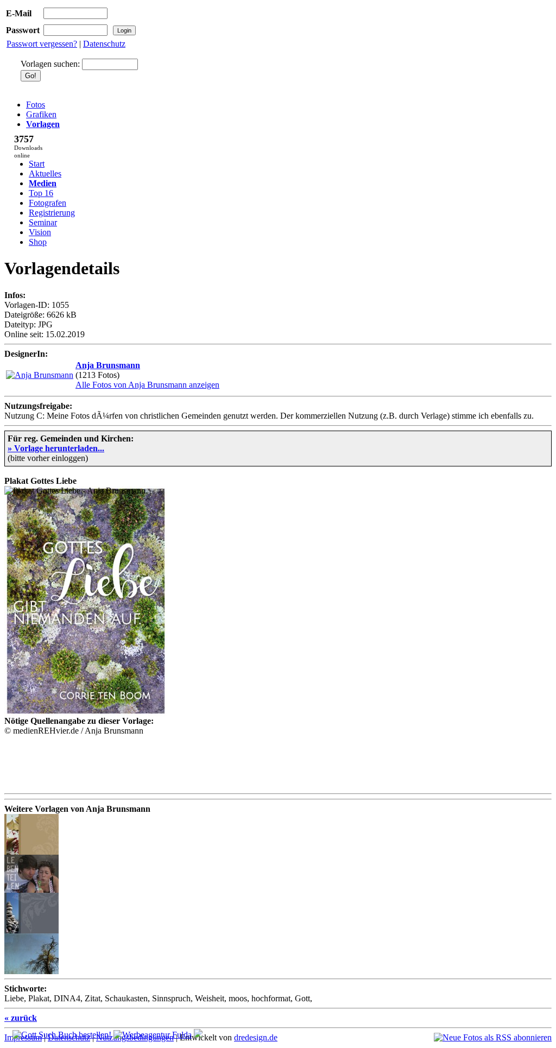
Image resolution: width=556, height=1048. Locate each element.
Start (37, 163)
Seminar (43, 222)
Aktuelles (45, 173)
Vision (40, 232)
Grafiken (41, 114)
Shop (38, 242)
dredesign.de (255, 1037)
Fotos (35, 104)
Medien (42, 183)
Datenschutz (104, 43)
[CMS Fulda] (152, 1034)
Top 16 (41, 193)
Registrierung (52, 212)
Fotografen (47, 202)
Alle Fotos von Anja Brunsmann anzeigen (147, 384)
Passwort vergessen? (42, 43)
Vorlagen (43, 124)
